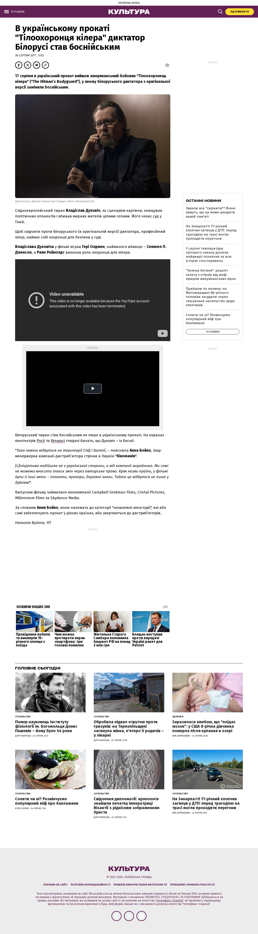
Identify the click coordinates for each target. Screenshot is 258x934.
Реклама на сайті (55, 884)
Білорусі (58, 440)
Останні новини (203, 200)
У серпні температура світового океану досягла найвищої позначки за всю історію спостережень (209, 254)
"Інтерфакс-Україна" (169, 900)
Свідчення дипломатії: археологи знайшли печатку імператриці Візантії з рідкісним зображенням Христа (126, 805)
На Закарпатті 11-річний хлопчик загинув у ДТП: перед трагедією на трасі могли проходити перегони (211, 232)
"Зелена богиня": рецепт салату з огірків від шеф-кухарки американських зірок (211, 274)
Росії (41, 440)
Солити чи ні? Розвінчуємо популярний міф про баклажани (208, 319)
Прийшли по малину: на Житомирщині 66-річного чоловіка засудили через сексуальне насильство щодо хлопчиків (210, 297)
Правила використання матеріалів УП (140, 884)
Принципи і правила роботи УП (192, 884)
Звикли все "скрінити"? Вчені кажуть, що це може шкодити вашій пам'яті (210, 212)
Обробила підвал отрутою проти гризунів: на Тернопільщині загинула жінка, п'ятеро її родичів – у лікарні (129, 728)
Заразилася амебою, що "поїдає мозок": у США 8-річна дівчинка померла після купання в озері (203, 726)
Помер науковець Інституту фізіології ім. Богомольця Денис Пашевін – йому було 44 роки (46, 726)
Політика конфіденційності (90, 884)
